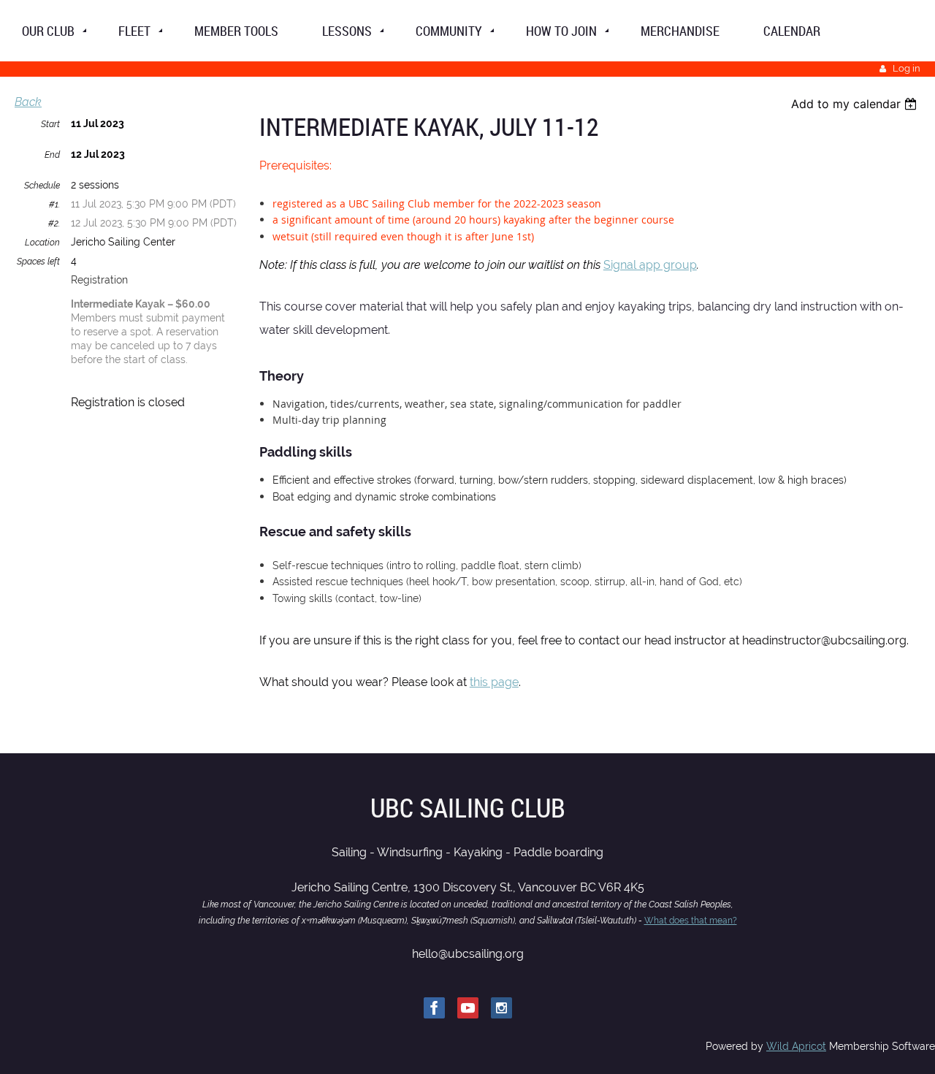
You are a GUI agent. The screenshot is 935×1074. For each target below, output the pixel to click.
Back (28, 102)
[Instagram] (501, 1007)
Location (42, 242)
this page (494, 682)
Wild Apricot (796, 1046)
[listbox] (855, 104)
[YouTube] (467, 1007)
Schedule (42, 185)
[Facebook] (434, 1007)
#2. (54, 223)
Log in (906, 68)
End (52, 155)
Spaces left (38, 261)
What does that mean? (690, 920)
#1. (54, 204)
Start (50, 124)
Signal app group (650, 265)
